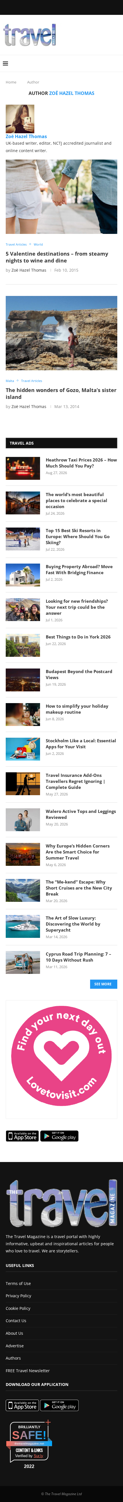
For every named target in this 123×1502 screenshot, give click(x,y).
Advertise (15, 1345)
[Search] (117, 63)
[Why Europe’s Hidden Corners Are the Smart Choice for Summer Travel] (23, 854)
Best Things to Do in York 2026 (78, 637)
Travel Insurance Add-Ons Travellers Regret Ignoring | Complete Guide (75, 781)
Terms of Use (18, 1283)
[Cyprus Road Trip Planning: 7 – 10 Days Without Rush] (23, 962)
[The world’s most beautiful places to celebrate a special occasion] (23, 503)
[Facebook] (34, 6)
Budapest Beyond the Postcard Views (79, 674)
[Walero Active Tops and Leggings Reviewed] (23, 819)
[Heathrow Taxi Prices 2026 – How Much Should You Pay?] (23, 468)
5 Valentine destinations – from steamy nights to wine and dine (57, 257)
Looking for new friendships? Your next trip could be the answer (77, 607)
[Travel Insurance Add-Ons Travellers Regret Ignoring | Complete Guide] (23, 783)
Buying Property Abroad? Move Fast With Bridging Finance (79, 569)
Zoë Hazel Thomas (26, 136)
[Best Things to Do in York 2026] (23, 645)
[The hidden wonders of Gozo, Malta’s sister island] (61, 333)
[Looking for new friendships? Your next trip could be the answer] (23, 609)
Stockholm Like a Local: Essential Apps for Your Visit (81, 743)
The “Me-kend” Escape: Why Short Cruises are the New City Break (79, 888)
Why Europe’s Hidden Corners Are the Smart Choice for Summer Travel (78, 852)
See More (103, 984)
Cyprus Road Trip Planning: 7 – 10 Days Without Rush (78, 957)
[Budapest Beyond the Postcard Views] (23, 680)
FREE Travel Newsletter (28, 1370)
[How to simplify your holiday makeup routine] (23, 714)
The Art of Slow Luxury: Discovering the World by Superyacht (73, 924)
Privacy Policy (18, 1295)
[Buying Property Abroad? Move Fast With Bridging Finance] (23, 575)
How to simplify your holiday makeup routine (77, 709)
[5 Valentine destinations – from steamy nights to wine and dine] (61, 197)
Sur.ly (38, 1456)
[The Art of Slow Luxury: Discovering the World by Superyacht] (23, 926)
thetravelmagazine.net (29, 1443)
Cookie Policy (18, 1308)
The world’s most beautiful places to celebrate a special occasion (76, 500)
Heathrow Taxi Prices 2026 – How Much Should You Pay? (81, 463)
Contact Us (16, 1320)
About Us (14, 1333)
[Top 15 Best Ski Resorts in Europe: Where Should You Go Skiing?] (23, 539)
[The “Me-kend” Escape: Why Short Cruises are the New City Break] (23, 890)
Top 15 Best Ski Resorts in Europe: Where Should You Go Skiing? (78, 536)
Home (11, 82)
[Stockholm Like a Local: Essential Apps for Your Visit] (23, 749)
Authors (13, 1358)
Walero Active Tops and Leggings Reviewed (81, 814)
